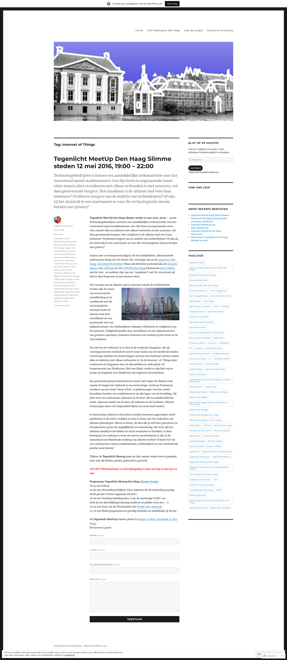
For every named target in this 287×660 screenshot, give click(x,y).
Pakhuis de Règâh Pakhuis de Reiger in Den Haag (208, 403)
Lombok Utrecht (222, 358)
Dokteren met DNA (198, 317)
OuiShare (108, 268)
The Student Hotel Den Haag (203, 474)
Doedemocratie (197, 311)
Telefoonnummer (104, 564)
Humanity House (197, 358)
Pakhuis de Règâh (198, 397)
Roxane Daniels (67, 282)
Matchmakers (196, 369)
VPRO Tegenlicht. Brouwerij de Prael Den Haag (209, 501)
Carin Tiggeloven (218, 290)
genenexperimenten (199, 353)
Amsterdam (59, 241)
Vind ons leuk (199, 187)
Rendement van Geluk (200, 430)
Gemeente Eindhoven (64, 254)
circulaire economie (221, 296)
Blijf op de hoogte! (203, 143)
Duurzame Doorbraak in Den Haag (206, 332)
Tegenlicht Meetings (199, 456)
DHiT (215, 306)
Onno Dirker (167, 268)
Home (139, 30)
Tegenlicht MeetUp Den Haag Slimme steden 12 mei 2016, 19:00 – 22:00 (112, 162)
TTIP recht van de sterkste (201, 485)
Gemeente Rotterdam (110, 263)
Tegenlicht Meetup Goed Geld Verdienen (210, 215)
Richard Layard (222, 430)
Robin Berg (194, 436)
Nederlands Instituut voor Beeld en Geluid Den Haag (210, 380)
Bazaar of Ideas (61, 245)
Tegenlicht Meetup (221, 456)
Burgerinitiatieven (198, 290)
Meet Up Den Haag (215, 369)
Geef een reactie (62, 305)
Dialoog (225, 306)
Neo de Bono (195, 387)
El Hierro (212, 343)
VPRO (65, 301)
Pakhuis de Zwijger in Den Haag (205, 420)
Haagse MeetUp (221, 353)
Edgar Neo (70, 248)
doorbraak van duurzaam (201, 322)
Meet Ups (58, 234)
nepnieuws (210, 387)
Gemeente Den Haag (64, 251)
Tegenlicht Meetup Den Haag (203, 462)
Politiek (207, 425)
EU (190, 348)
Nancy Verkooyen (197, 374)
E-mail (97, 550)
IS (210, 358)
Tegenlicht (59, 292)
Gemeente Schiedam (64, 260)
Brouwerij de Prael (198, 280)
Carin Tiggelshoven (198, 296)
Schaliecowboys (197, 441)
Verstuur (134, 619)
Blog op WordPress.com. (95, 646)
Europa (198, 348)
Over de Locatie (193, 30)
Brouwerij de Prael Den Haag (203, 285)
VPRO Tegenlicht (197, 495)
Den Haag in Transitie (199, 306)
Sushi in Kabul (214, 446)
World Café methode (220, 507)
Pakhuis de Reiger (219, 392)
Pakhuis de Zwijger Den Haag (204, 415)
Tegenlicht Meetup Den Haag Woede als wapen (209, 468)
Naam (97, 535)
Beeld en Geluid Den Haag (202, 275)
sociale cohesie (196, 446)
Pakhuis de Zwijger (70, 276)
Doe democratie (215, 311)
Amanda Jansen (62, 238)
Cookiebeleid (69, 655)
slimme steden (61, 285)
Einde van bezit (197, 343)
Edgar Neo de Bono (63, 226)
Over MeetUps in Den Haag (163, 30)
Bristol (73, 245)
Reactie (98, 579)
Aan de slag (172, 4)
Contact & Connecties (220, 30)
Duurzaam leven (197, 327)
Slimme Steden (149, 481)
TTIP (215, 479)
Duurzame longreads (199, 338)
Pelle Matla (194, 425)
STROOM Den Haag (133, 268)
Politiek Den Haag (223, 425)
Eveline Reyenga (213, 348)
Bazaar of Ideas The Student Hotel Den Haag (208, 269)
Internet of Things (62, 263)
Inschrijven (195, 168)
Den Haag (59, 248)
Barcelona (71, 241)
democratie (195, 301)
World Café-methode (149, 506)
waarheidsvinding (198, 507)
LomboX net (195, 364)
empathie (224, 343)
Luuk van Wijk (211, 364)
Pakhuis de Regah (198, 392)
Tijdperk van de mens (199, 479)
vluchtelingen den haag (201, 490)
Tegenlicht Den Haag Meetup (217, 451)
